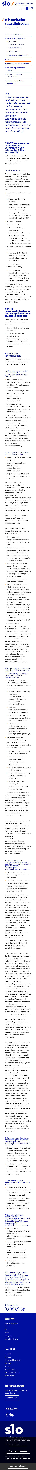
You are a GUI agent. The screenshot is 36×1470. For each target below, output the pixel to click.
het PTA (9, 59)
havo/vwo (8, 1336)
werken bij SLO (10, 1369)
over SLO (8, 1354)
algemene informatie (15, 34)
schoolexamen (14, 51)
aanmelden (12, 1398)
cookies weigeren (18, 1466)
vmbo (7, 1333)
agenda (8, 1363)
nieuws (7, 1366)
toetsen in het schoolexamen (18, 64)
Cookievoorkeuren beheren (18, 1459)
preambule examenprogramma (16, 43)
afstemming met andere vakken (16, 69)
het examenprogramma (16, 38)
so (5, 1327)
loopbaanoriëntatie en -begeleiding (16, 82)
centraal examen (15, 48)
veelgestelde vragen (12, 1360)
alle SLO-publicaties (12, 1372)
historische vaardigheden (19, 55)
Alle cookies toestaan (18, 1451)
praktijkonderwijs (11, 1339)
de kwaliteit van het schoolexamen (14, 75)
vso (6, 1330)
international (10, 1376)
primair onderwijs (11, 1323)
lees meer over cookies (18, 1446)
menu (22, 9)
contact (8, 1357)
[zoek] (32, 8)
